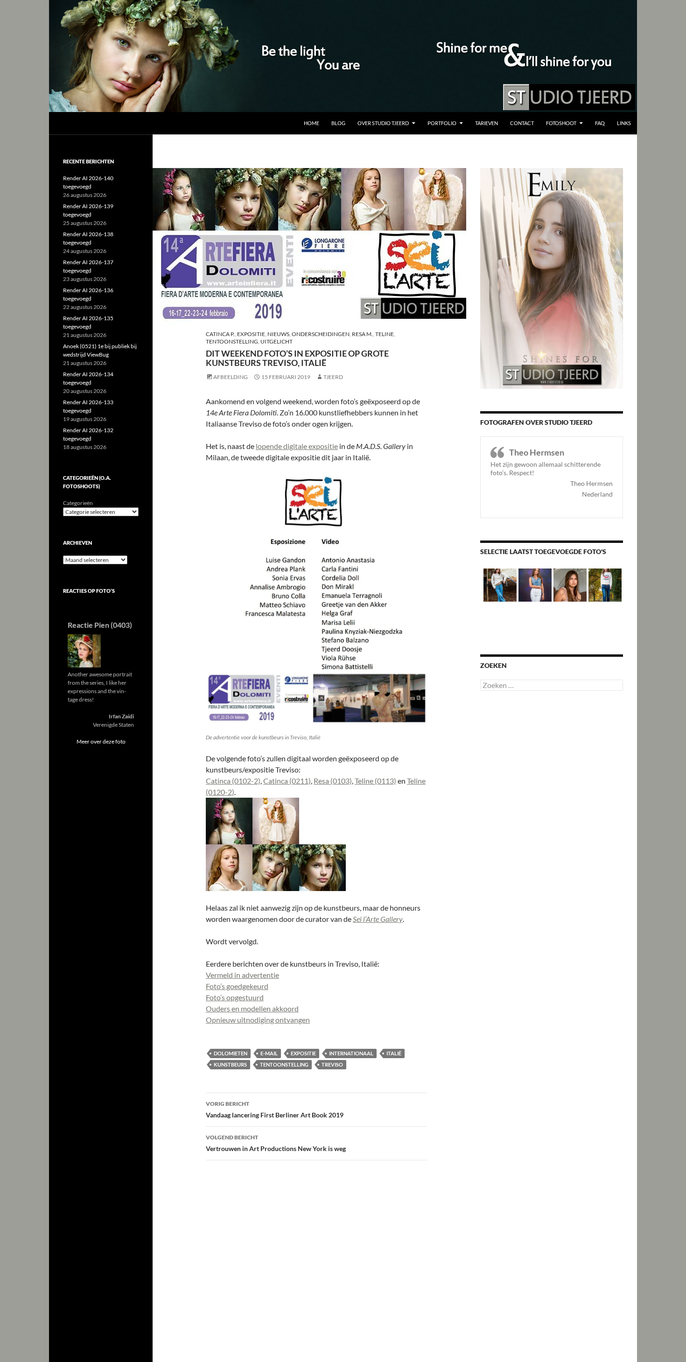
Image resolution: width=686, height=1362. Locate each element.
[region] (343, 56)
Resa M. (362, 333)
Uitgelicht (276, 341)
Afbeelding (230, 376)
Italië (393, 1053)
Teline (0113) (375, 780)
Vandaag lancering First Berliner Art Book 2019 (274, 1109)
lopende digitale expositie (297, 446)
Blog (338, 123)
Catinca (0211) (287, 780)
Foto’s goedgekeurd (237, 986)
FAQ (600, 123)
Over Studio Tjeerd (383, 123)
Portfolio (441, 123)
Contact (522, 123)
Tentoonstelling (232, 341)
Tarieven (486, 123)
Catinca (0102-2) (233, 780)
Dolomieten (230, 1053)
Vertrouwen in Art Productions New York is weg (276, 1143)
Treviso (332, 1064)
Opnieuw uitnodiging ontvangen (258, 1019)
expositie (303, 1053)
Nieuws (278, 333)
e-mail (269, 1053)
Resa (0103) (333, 780)
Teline (384, 333)
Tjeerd (333, 376)
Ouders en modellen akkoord (252, 1008)
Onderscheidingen (321, 333)
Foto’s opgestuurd (235, 997)
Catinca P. (220, 333)
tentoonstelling (284, 1064)
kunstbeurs (230, 1064)
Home (311, 123)
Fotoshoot (561, 123)
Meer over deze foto (101, 741)
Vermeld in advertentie (242, 974)
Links (624, 123)
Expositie (251, 333)
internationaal (351, 1053)
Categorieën (78, 502)
